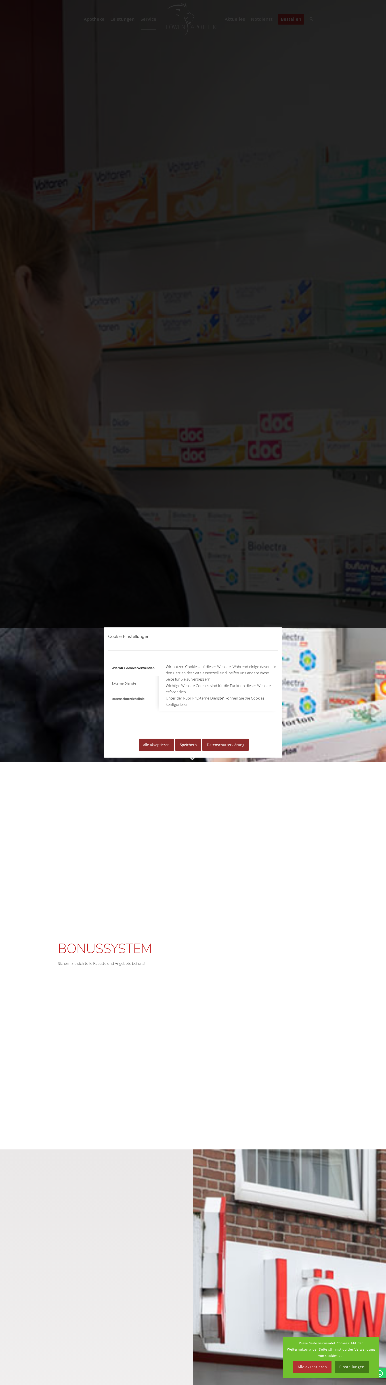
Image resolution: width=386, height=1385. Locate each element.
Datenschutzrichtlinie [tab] (128, 699)
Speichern (188, 744)
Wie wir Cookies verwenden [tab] (133, 668)
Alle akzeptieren (156, 744)
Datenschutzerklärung (225, 744)
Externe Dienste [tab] (124, 683)
